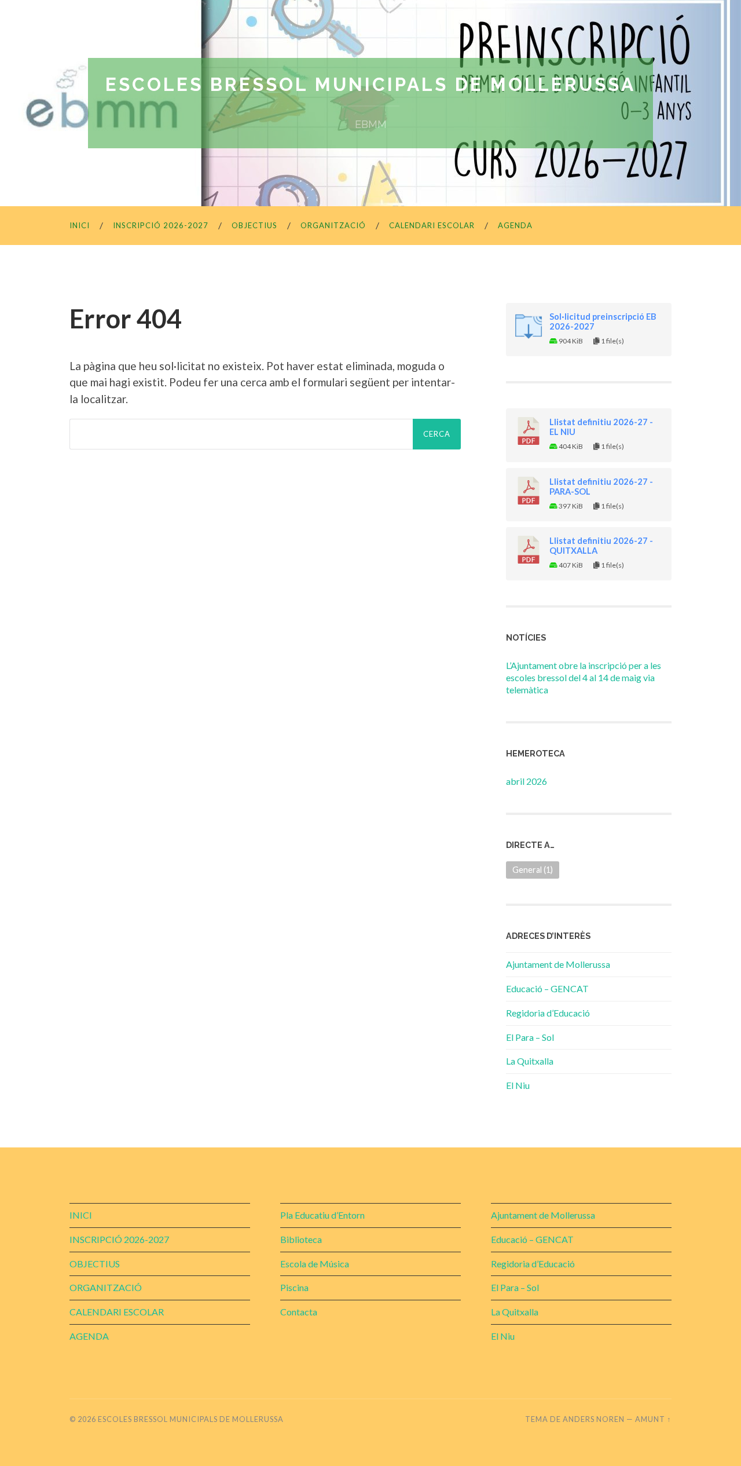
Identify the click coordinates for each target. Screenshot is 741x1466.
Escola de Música (314, 1263)
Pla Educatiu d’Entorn (322, 1214)
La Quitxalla (529, 1060)
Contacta (298, 1311)
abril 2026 (526, 781)
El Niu (518, 1085)
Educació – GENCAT (547, 988)
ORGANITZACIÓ (333, 225)
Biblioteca (301, 1239)
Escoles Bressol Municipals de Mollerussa (370, 84)
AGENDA (515, 225)
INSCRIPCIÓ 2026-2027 (160, 225)
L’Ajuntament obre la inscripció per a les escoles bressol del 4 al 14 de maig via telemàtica (583, 677)
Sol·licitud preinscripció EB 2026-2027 (602, 321)
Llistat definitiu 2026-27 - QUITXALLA (601, 545)
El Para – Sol (530, 1037)
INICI (79, 225)
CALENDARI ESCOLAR (432, 225)
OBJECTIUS (254, 225)
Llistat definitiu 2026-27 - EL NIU (601, 427)
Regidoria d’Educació (548, 1012)
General (532, 870)
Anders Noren (594, 1419)
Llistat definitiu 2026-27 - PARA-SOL (601, 486)
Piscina (294, 1287)
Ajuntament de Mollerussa (558, 964)
